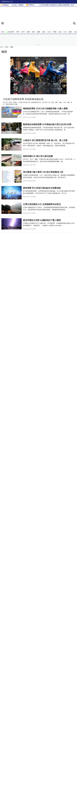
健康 (70, 32)
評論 (60, 32)
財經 (43, 32)
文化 (75, 32)
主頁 (1, 47)
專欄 (54, 32)
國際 (38, 32)
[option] (38, 75)
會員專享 (11, 32)
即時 (18, 32)
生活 (65, 32)
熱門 (23, 32)
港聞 (28, 32)
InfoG (49, 32)
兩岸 (33, 32)
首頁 (2, 32)
